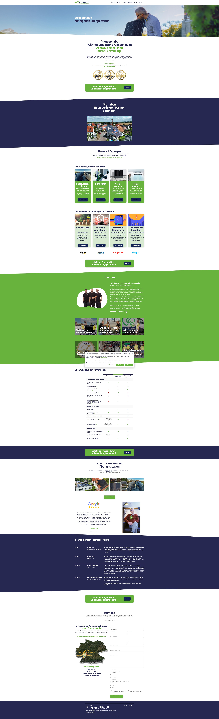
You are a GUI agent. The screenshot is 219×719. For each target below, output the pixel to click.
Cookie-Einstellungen (112, 364)
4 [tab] (94, 531)
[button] (124, 705)
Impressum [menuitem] (88, 710)
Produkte (124, 2)
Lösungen (118, 2)
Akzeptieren (120, 364)
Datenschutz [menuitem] (92, 710)
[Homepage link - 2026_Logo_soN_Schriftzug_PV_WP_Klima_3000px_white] (97, 708)
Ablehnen (128, 364)
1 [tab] (89, 531)
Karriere (135, 2)
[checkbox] (127, 669)
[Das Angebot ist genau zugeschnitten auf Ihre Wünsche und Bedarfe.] (96, 386)
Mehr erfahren (82, 199)
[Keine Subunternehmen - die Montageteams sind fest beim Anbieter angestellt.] (94, 413)
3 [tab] (92, 531)
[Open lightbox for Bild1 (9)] (118, 484)
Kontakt (140, 2)
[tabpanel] (94, 519)
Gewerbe (130, 2)
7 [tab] (98, 531)
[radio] (127, 669)
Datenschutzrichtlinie (103, 357)
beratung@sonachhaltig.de (92, 673)
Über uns (113, 2)
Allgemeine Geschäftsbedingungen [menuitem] (102, 710)
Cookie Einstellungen (112, 710)
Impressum (88, 358)
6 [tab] (96, 531)
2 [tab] (91, 531)
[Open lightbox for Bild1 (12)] (83, 484)
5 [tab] (95, 531)
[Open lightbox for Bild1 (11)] (100, 484)
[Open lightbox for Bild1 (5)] (135, 484)
